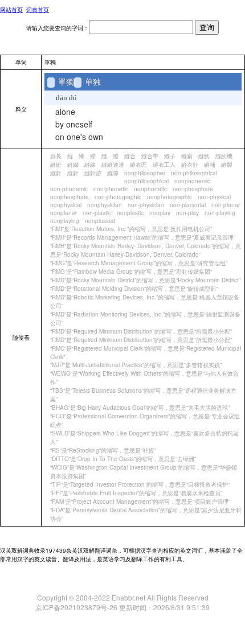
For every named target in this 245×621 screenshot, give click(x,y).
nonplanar (63, 213)
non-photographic (118, 197)
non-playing (220, 213)
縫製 (226, 164)
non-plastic (97, 213)
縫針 (56, 173)
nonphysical (65, 205)
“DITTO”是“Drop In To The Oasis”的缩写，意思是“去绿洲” (123, 459)
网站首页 (11, 10)
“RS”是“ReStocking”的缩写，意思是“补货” (103, 450)
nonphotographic (169, 197)
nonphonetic (150, 189)
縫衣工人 (164, 164)
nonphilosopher (144, 173)
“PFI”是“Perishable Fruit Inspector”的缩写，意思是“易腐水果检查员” (136, 493)
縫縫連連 (112, 164)
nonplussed (100, 221)
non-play (187, 213)
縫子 (169, 156)
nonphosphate (69, 197)
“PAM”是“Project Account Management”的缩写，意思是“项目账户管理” (140, 501)
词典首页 (37, 10)
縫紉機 (223, 156)
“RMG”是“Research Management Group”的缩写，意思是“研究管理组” (138, 263)
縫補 (209, 164)
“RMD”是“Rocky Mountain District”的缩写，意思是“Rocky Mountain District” (145, 280)
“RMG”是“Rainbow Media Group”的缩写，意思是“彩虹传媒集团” (131, 271)
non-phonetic (110, 189)
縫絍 (56, 164)
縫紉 (204, 156)
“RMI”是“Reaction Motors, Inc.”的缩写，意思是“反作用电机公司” (131, 229)
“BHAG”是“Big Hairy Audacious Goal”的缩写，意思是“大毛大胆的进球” (140, 408)
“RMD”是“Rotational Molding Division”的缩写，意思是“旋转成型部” (134, 289)
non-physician (146, 205)
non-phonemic (69, 189)
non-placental (188, 205)
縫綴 (73, 164)
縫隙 (113, 173)
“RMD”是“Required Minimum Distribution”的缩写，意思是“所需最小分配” (141, 331)
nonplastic (130, 213)
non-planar (225, 205)
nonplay (159, 213)
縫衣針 (189, 164)
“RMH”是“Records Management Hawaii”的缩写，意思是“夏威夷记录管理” (142, 237)
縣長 (56, 156)
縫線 (90, 164)
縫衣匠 (138, 164)
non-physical (214, 197)
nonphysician (104, 205)
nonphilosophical (146, 181)
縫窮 (187, 156)
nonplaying (64, 221)
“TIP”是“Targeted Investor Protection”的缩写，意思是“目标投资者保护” (140, 484)
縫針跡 (92, 173)
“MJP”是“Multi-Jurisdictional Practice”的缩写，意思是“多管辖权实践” (136, 365)
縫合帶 (149, 156)
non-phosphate (193, 189)
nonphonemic (192, 181)
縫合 (130, 156)
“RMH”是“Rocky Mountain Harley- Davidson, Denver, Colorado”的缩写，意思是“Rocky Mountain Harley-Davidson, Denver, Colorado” (145, 250)
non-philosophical (194, 173)
